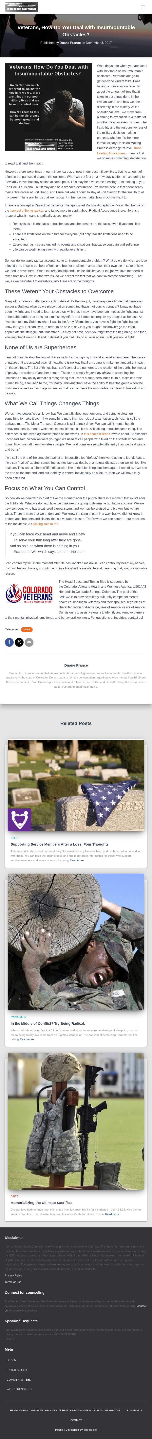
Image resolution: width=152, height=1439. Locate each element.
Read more (77, 860)
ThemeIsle (90, 1429)
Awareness (18, 1017)
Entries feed (17, 1369)
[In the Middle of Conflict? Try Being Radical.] (76, 941)
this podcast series (97, 434)
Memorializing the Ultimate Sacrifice (41, 1203)
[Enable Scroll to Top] (144, 1431)
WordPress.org (19, 1389)
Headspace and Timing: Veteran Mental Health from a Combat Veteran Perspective (65, 1410)
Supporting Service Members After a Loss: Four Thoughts (60, 844)
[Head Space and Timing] (23, 7)
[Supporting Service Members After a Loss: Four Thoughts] (76, 785)
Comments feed (19, 1379)
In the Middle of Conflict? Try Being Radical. (48, 1024)
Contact (76, 1420)
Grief (27, 629)
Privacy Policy (13, 1275)
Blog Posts (134, 1410)
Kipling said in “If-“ (45, 524)
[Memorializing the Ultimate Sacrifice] (76, 1121)
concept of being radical (26, 210)
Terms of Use (13, 1281)
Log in (11, 1360)
